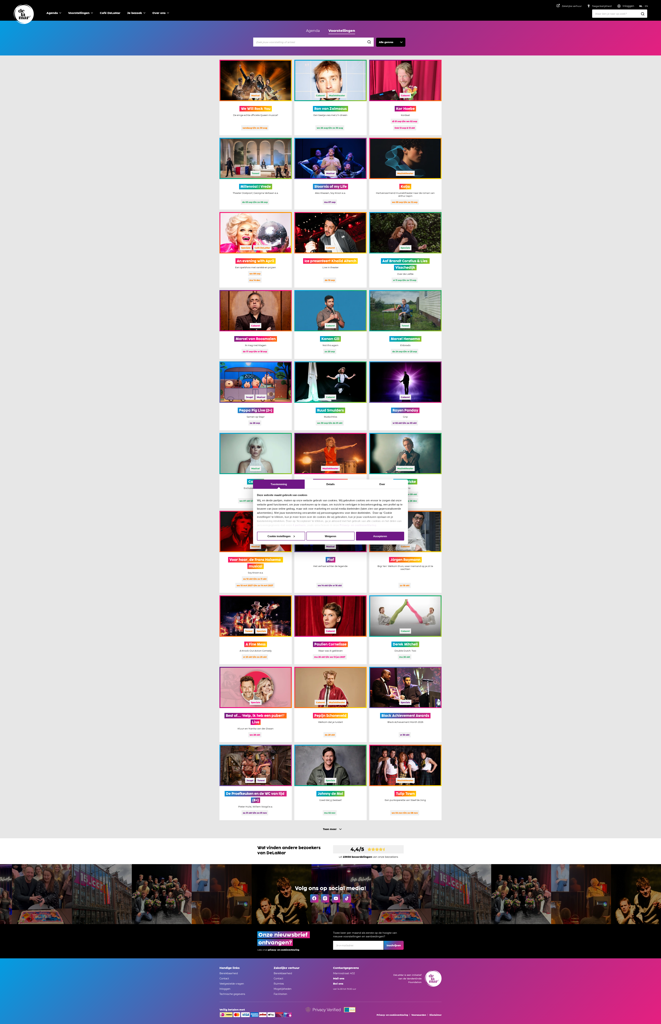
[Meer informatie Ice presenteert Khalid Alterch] (330, 250)
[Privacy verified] (323, 1009)
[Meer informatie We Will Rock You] (255, 97)
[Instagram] (325, 898)
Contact (224, 978)
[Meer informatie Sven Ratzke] (405, 470)
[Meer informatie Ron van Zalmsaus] (330, 97)
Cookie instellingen (279, 536)
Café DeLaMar (110, 13)
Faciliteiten (280, 994)
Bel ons (338, 983)
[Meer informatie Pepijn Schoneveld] (330, 704)
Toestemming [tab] (279, 484)
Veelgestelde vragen (231, 983)
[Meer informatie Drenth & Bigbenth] (330, 470)
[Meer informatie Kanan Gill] (330, 324)
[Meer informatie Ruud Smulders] (330, 395)
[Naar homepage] (24, 14)
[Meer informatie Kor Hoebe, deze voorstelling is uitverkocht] (405, 97)
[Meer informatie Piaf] (330, 552)
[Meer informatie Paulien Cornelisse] (330, 629)
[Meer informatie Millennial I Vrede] (255, 174)
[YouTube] (336, 898)
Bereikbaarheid (228, 973)
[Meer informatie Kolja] (405, 174)
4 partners (299, 525)
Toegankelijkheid (602, 6)
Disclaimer (435, 1015)
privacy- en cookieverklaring (283, 950)
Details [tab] (330, 484)
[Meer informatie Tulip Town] (405, 782)
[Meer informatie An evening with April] (255, 250)
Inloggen (224, 988)
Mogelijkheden (282, 988)
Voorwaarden (418, 1015)
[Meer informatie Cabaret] (255, 470)
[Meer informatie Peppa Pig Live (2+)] (255, 395)
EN (646, 6)
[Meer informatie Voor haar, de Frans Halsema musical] (255, 552)
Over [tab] (382, 484)
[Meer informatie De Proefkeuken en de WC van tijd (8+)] (255, 782)
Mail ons (338, 978)
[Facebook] (314, 898)
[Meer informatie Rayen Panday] (405, 395)
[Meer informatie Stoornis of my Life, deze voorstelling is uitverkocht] (330, 174)
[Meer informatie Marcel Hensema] (405, 324)
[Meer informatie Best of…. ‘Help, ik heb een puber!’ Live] (255, 704)
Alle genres (386, 42)
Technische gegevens (232, 994)
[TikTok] (347, 898)
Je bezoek (134, 13)
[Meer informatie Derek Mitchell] (405, 629)
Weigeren (330, 536)
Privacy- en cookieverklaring (358, 525)
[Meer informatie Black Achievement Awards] (405, 704)
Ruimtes (279, 983)
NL (640, 6)
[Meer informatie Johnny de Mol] (330, 782)
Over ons (159, 13)
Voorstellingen (79, 13)
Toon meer (330, 829)
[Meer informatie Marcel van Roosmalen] (255, 324)
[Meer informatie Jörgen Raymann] (405, 552)
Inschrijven (394, 945)
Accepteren (380, 536)
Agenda (52, 13)
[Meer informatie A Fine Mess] (255, 629)
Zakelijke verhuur (572, 6)
